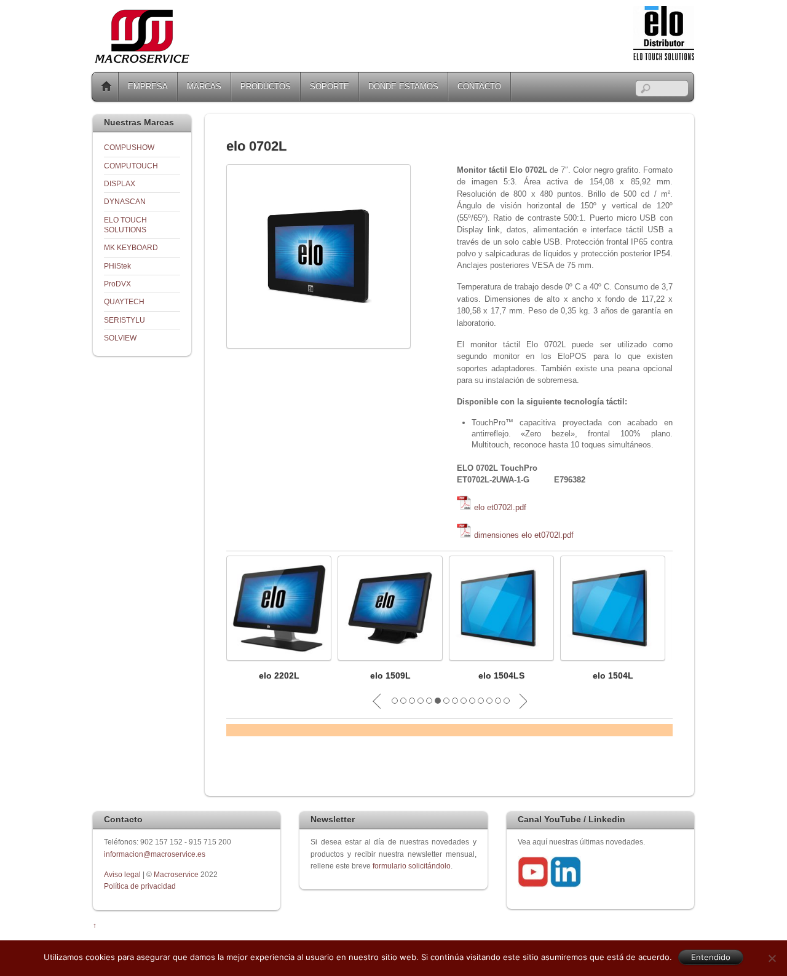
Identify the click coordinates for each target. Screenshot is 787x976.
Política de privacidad (140, 886)
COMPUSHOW (129, 147)
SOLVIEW (120, 338)
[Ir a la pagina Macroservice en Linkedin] (565, 885)
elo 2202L (279, 675)
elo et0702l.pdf (500, 507)
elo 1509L (390, 675)
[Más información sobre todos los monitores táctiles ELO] (663, 57)
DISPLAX (119, 183)
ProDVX (117, 284)
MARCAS (204, 86)
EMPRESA (148, 86)
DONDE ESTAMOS (403, 86)
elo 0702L (256, 146)
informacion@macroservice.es (154, 854)
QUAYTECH (124, 301)
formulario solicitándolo (412, 866)
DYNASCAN (125, 201)
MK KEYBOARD (131, 247)
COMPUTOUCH (131, 166)
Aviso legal (123, 874)
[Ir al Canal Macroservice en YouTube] (533, 885)
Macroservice (176, 874)
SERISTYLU (124, 320)
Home (106, 87)
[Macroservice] (142, 60)
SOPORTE (329, 86)
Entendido (710, 957)
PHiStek (117, 266)
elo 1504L (613, 675)
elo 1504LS (501, 675)
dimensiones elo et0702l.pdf (524, 535)
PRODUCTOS (265, 86)
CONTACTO (479, 86)
